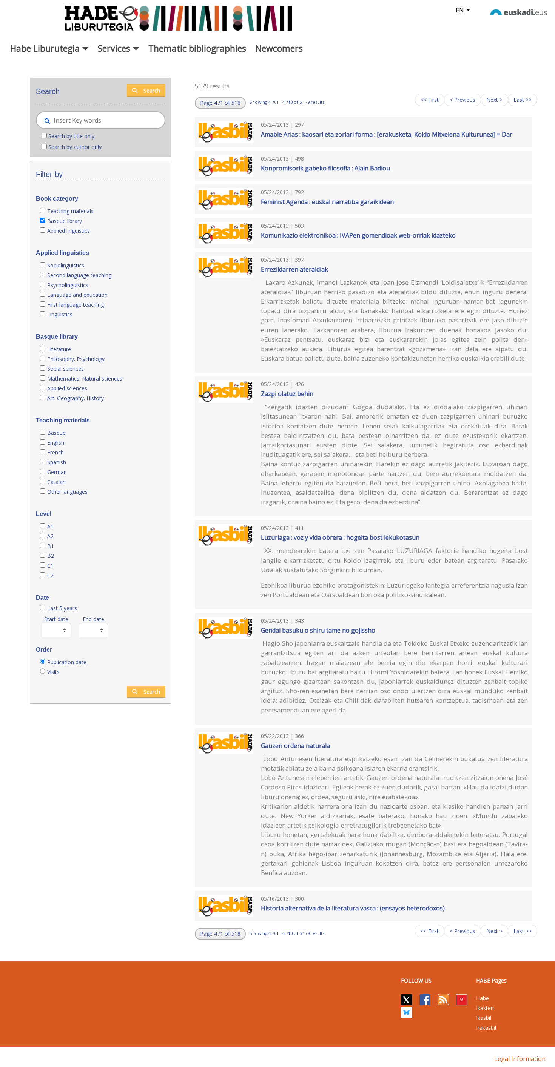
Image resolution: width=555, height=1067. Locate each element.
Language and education (77, 294)
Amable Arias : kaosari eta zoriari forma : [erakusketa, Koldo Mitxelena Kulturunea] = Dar (386, 134)
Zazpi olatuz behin (287, 394)
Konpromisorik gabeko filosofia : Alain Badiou (325, 168)
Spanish (56, 462)
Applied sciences (67, 388)
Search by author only (75, 146)
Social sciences (65, 368)
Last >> (522, 99)
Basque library (64, 220)
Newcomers (279, 48)
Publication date (66, 662)
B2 (50, 555)
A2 (50, 536)
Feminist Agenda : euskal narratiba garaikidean (327, 202)
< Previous (462, 99)
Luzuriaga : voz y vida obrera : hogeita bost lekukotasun (340, 537)
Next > (494, 99)
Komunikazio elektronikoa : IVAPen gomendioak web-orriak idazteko (358, 235)
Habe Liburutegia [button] (46, 48)
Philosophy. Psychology (76, 358)
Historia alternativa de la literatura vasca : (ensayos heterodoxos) (353, 908)
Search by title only (71, 136)
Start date (56, 619)
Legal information (520, 1059)
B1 (50, 546)
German (57, 472)
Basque (56, 432)
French (55, 452)
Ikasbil (483, 1017)
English (55, 442)
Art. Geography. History (75, 398)
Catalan (56, 481)
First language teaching (75, 304)
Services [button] (115, 48)
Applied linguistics (68, 230)
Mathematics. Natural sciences (84, 378)
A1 (50, 526)
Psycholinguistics (67, 285)
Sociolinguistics (65, 265)
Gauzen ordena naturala (295, 746)
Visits (53, 672)
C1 (50, 565)
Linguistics (59, 314)
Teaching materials (70, 211)
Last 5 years (62, 608)
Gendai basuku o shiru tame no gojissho (318, 630)
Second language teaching (79, 275)
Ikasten (485, 1008)
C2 (50, 575)
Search (151, 90)
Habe (482, 998)
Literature (59, 349)
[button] (220, 103)
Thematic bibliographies (197, 48)
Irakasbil (486, 1027)
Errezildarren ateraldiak (294, 269)
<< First (430, 99)
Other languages (67, 491)
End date (93, 619)
